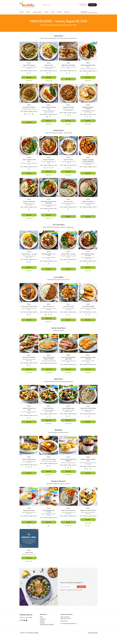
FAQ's (41, 617)
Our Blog (42, 622)
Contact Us (42, 618)
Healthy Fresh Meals (33, 632)
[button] (92, 4)
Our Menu (42, 620)
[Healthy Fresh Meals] (27, 5)
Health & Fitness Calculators (47, 624)
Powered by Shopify (93, 632)
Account (84, 4)
